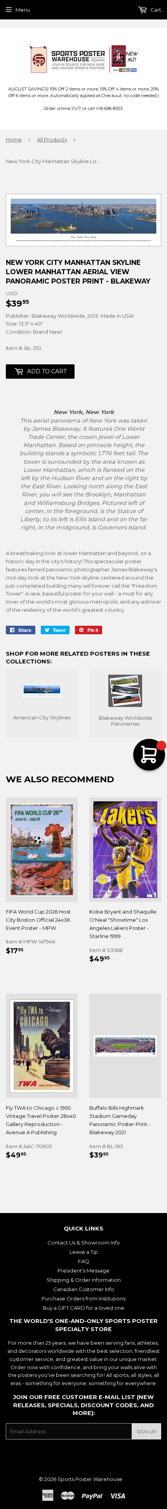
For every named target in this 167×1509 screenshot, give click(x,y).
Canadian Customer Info (83, 1289)
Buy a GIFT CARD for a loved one (83, 1308)
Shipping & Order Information (84, 1280)
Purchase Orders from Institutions (83, 1298)
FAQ (83, 1261)
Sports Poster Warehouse (89, 1479)
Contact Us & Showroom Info (83, 1242)
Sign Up (146, 1431)
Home (14, 139)
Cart (155, 10)
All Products (52, 139)
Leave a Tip (84, 1252)
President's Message (83, 1270)
